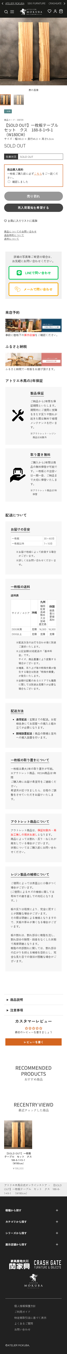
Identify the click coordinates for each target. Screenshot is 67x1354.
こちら (38, 173)
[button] (32, 79)
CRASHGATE (55, 3)
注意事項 (16, 1010)
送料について (11, 238)
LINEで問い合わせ (38, 272)
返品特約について (14, 235)
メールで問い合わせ (38, 289)
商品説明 (16, 999)
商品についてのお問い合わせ (20, 231)
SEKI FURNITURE (37, 3)
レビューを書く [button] (34, 1042)
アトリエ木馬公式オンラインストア (25, 1185)
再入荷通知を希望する (33, 207)
